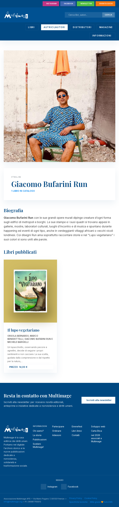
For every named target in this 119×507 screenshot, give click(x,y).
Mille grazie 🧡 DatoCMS (101, 502)
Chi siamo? (38, 431)
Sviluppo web (98, 426)
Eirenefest (77, 426)
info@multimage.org (13, 501)
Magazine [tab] (106, 27)
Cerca (108, 15)
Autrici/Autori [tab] (54, 27)
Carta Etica (96, 431)
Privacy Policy (75, 498)
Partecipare (58, 426)
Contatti (75, 435)
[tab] (31, 27)
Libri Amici (77, 431)
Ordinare (56, 431)
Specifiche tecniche (78, 502)
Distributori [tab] (82, 27)
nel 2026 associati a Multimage (96, 438)
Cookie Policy (90, 498)
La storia (37, 435)
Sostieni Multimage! (38, 445)
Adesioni (56, 435)
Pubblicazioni (39, 439)
